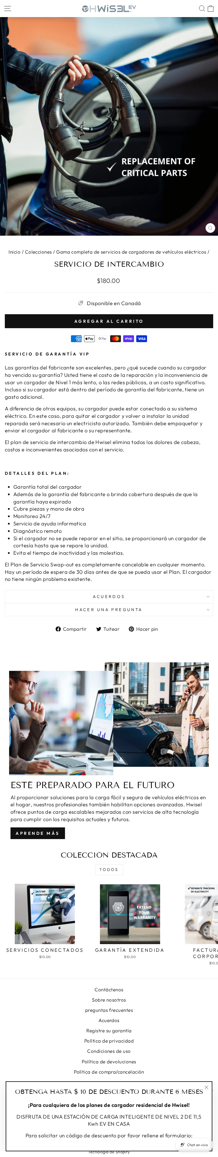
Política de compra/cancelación (109, 1072)
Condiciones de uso (109, 1051)
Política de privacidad (109, 1041)
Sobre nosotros (109, 1000)
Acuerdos (109, 596)
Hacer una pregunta (109, 609)
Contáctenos (109, 989)
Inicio (14, 252)
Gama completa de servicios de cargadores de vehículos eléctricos (131, 252)
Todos (109, 869)
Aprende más (38, 833)
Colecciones (38, 252)
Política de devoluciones (109, 1061)
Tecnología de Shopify (109, 1151)
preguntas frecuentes (109, 1010)
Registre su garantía (108, 1030)
